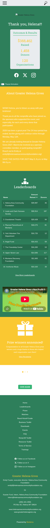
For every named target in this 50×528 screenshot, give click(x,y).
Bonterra (30, 522)
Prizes (25, 411)
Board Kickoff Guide (25, 418)
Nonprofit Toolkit (25, 438)
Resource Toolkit (25, 442)
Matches (25, 414)
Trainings (25, 450)
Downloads (25, 426)
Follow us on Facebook (26, 459)
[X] (25, 75)
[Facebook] (16, 75)
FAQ (25, 434)
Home (25, 403)
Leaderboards (25, 407)
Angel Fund (9, 242)
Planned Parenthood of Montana (14, 226)
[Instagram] (33, 75)
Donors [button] (44, 197)
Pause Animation (11, 84)
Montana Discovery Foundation (12, 259)
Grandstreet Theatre (13, 219)
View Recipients (25, 357)
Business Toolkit (25, 422)
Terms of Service (25, 446)
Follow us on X (23, 463)
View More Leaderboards (25, 275)
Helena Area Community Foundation (14, 204)
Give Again (25, 387)
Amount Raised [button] (34, 196)
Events (25, 430)
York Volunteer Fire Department (12, 234)
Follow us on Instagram (26, 467)
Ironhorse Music (12, 267)
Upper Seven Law (12, 253)
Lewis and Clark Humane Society (15, 212)
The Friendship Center (14, 247)
